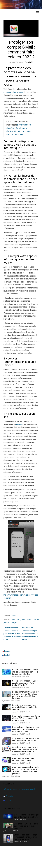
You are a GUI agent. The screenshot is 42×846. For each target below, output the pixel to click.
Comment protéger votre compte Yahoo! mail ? (23, 759)
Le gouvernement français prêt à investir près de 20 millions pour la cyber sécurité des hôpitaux (25, 695)
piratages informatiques (13, 92)
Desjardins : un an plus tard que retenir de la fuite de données (26, 826)
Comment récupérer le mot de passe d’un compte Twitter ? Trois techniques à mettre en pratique (25, 770)
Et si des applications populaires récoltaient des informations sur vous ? (26, 837)
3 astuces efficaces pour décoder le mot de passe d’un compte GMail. (13, 634)
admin (30, 62)
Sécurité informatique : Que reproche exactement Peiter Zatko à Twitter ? (25, 683)
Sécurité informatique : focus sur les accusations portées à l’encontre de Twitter (25, 672)
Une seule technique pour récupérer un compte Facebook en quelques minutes (25, 729)
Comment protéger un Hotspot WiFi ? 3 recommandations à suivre (30, 634)
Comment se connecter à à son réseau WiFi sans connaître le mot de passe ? (26, 718)
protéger (13, 622)
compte (15, 619)
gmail (22, 619)
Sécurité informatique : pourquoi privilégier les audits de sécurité (24, 707)
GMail (14, 615)
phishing (19, 424)
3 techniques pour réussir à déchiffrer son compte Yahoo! (25, 739)
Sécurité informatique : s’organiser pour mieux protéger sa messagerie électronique (25, 749)
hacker (28, 619)
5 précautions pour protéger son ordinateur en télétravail (26, 816)
